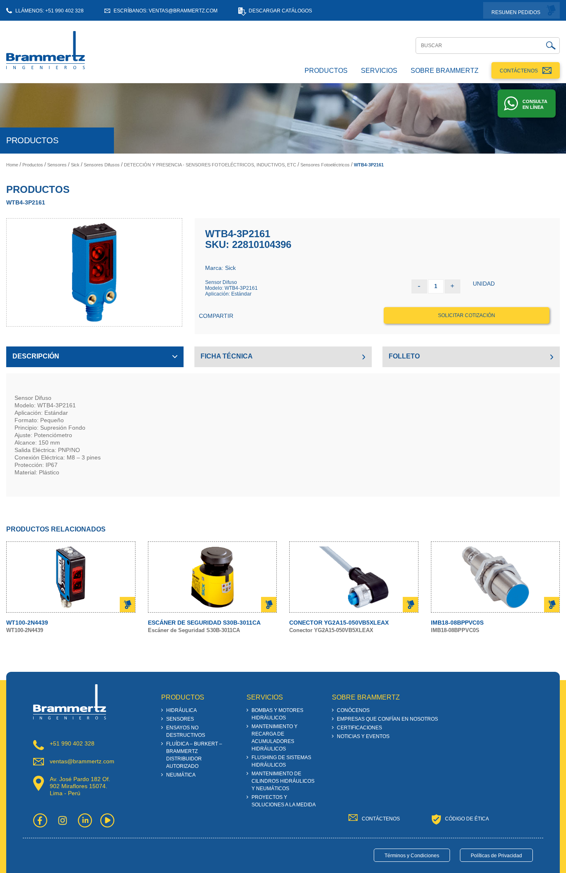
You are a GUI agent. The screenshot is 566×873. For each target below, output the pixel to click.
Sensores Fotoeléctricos (325, 164)
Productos (32, 164)
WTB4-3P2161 (369, 164)
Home (12, 164)
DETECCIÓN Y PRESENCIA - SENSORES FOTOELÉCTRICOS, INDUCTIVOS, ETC (210, 164)
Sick (75, 164)
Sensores (57, 164)
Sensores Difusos (102, 164)
